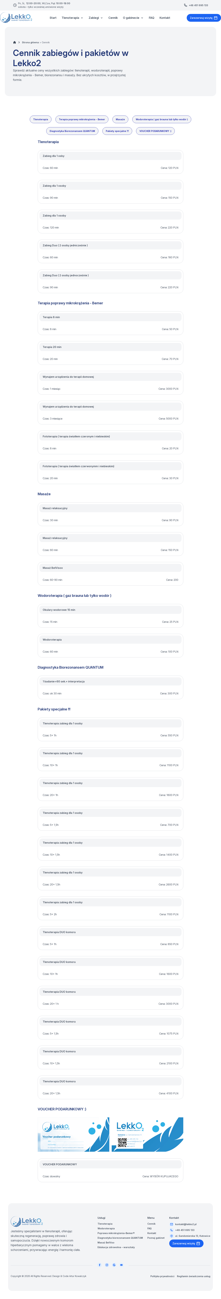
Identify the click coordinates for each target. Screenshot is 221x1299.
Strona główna (30, 42)
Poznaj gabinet (156, 1237)
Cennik (113, 17)
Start (53, 17)
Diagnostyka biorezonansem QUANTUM (120, 1237)
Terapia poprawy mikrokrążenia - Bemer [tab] (82, 119)
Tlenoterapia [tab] (40, 119)
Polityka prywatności (162, 1276)
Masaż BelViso (106, 1242)
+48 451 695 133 (198, 5)
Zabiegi (94, 17)
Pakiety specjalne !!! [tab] (117, 131)
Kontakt (165, 17)
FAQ (151, 17)
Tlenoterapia (70, 17)
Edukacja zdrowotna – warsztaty (116, 1247)
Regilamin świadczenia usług (193, 1276)
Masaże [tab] (120, 119)
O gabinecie (131, 17)
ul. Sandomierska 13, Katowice (192, 1236)
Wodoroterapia (106, 1228)
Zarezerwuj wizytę (201, 17)
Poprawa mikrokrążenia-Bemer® (116, 1233)
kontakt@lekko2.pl (186, 1224)
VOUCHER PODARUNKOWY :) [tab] (155, 131)
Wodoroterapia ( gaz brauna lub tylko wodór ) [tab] (162, 119)
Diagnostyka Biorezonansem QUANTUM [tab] (72, 131)
